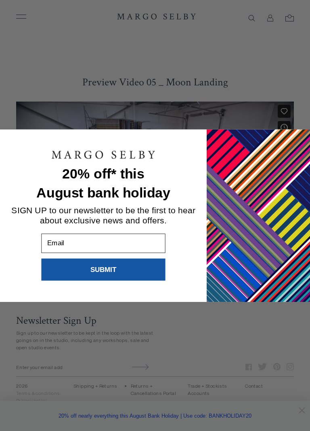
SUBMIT (103, 269)
